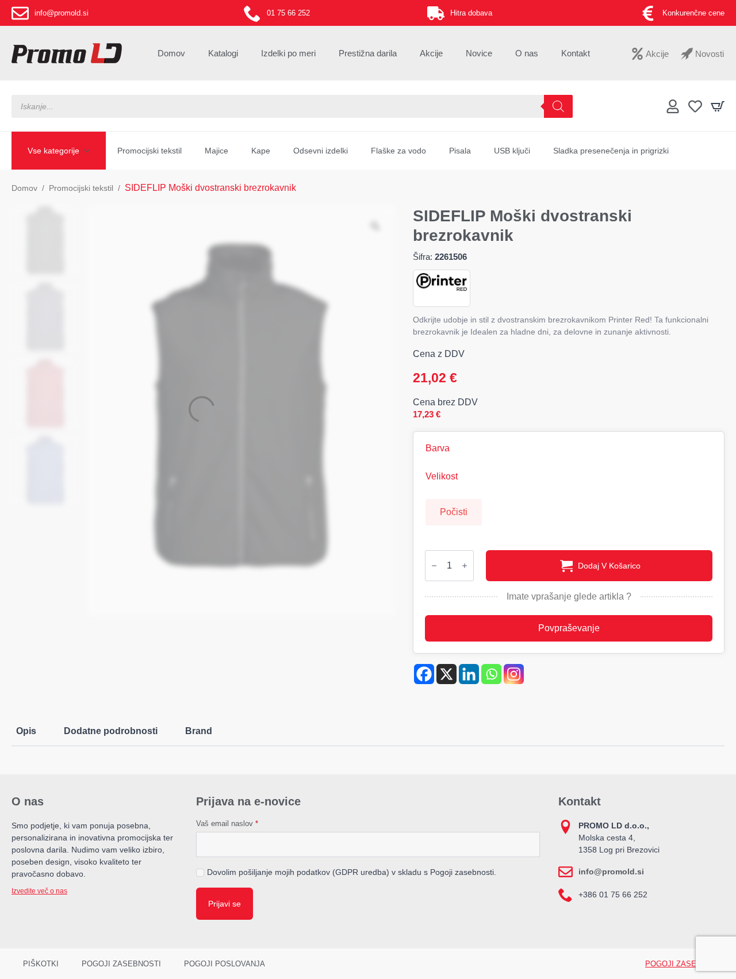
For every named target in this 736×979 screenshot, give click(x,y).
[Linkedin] (469, 674)
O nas (526, 53)
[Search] (558, 106)
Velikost (441, 476)
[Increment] (464, 565)
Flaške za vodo (398, 150)
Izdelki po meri (288, 53)
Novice (479, 53)
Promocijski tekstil (149, 150)
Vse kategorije (53, 150)
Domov (171, 53)
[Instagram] (514, 674)
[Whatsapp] (491, 674)
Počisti (453, 512)
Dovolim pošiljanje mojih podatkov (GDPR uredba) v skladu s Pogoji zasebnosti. (351, 872)
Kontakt (575, 53)
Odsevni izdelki (320, 150)
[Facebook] (424, 674)
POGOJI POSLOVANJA (224, 963)
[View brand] (441, 281)
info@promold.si (611, 871)
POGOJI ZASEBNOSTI (121, 963)
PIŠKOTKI (41, 963)
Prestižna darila (368, 53)
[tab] (26, 731)
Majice (216, 150)
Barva (437, 448)
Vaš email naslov (227, 823)
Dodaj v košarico (609, 565)
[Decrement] (434, 565)
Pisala (460, 150)
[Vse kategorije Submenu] (90, 151)
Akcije (431, 53)
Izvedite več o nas (39, 891)
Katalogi (223, 53)
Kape (260, 150)
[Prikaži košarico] (717, 106)
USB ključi (512, 150)
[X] (446, 674)
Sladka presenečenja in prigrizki (611, 150)
